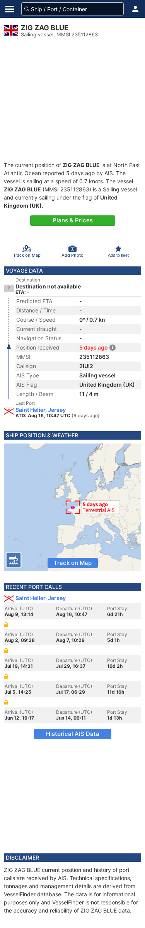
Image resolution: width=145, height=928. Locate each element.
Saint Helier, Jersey (40, 410)
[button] (135, 9)
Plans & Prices (73, 220)
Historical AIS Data (72, 733)
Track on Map (73, 562)
